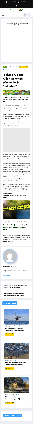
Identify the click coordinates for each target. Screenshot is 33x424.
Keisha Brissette (10, 395)
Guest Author (9, 360)
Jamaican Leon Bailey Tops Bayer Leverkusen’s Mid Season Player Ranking (14, 294)
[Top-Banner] (16, 92)
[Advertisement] (16, 43)
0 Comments (6, 70)
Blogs (5, 67)
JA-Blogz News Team (11, 326)
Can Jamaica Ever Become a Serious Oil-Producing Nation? (14, 329)
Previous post (7, 283)
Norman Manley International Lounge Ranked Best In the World (15, 286)
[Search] (25, 15)
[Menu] (3, 15)
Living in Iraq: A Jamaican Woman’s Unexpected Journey (14, 398)
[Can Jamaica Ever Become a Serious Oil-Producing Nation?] (16, 316)
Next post (6, 291)
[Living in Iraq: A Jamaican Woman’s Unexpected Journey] (16, 385)
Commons (26, 221)
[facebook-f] (16, 6)
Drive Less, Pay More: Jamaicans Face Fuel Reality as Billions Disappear (15, 364)
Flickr (21, 221)
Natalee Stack (14, 67)
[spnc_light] (29, 15)
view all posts (6, 275)
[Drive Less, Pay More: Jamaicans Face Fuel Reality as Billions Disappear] (16, 351)
